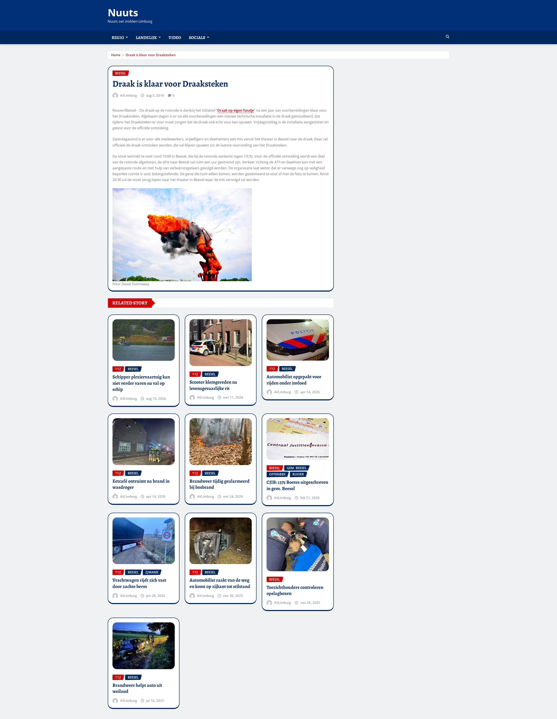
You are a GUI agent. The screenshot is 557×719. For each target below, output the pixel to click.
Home (116, 55)
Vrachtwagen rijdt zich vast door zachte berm (139, 583)
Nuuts (123, 12)
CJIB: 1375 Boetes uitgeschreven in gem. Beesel (297, 485)
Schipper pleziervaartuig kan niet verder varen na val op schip (141, 383)
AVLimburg (128, 95)
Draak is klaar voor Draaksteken (151, 55)
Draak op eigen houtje (235, 110)
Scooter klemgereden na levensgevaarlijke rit (213, 385)
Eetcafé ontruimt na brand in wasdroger (140, 484)
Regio (118, 37)
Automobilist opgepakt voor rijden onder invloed (294, 379)
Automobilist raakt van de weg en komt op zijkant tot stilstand (220, 583)
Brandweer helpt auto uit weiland (137, 688)
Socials (197, 37)
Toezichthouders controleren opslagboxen (295, 590)
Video (175, 37)
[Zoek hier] (447, 36)
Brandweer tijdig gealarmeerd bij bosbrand (220, 484)
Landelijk (147, 37)
